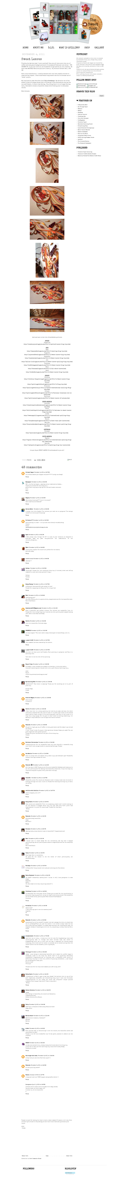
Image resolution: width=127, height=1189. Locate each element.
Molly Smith (29, 801)
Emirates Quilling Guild (85, 124)
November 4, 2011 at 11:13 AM (41, 765)
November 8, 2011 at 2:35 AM (37, 1028)
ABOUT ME (38, 48)
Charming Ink (82, 116)
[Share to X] (41, 460)
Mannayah (28, 482)
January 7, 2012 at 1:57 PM (37, 1074)
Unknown (28, 724)
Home (47, 1156)
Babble (80, 110)
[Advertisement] (47, 1142)
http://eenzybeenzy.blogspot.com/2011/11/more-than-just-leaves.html (47, 420)
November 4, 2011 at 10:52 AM (46, 742)
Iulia (27, 1004)
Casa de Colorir (82, 114)
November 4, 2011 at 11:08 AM (40, 753)
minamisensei (29, 936)
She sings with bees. (32, 1055)
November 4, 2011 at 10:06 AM (38, 568)
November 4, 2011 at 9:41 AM (36, 534)
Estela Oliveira (30, 990)
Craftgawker (81, 120)
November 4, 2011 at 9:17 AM (42, 472)
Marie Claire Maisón (84, 129)
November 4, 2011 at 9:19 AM (39, 482)
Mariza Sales (29, 1015)
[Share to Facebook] (43, 460)
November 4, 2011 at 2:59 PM (38, 829)
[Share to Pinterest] (44, 460)
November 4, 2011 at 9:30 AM (41, 520)
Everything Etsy (83, 126)
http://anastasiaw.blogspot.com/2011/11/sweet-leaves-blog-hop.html (47, 358)
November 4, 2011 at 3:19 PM (36, 838)
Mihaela (28, 829)
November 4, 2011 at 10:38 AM (43, 697)
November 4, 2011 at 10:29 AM (41, 664)
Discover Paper (82, 122)
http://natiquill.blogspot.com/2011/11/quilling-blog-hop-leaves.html (47, 445)
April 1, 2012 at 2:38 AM (38, 1084)
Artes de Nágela (30, 697)
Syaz (27, 534)
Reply (27, 476)
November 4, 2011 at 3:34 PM (36, 853)
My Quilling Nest (31, 681)
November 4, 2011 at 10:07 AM (42, 584)
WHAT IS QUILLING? (69, 48)
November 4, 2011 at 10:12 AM (38, 621)
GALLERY (99, 48)
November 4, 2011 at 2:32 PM (38, 816)
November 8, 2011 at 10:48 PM (46, 1055)
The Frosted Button (83, 141)
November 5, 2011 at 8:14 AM (39, 952)
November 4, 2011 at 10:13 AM (39, 630)
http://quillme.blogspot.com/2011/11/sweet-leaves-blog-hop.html (47, 433)
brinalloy (28, 905)
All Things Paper (83, 106)
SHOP (87, 48)
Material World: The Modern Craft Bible (89, 155)
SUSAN (27, 1042)
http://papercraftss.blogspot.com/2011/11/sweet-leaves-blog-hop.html (47, 354)
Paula (27, 853)
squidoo (80, 139)
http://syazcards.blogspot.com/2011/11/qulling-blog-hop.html (47, 351)
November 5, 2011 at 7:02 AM (41, 936)
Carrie (28, 621)
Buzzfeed (80, 112)
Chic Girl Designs (83, 118)
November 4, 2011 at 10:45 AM (38, 709)
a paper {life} (29, 640)
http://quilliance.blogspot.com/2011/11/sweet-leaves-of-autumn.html (47, 398)
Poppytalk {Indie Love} (84, 135)
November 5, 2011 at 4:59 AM (39, 891)
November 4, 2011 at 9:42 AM (36, 547)
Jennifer (28, 777)
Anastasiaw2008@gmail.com (33, 608)
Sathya (28, 568)
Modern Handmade (83, 131)
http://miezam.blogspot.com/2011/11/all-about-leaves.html (47, 368)
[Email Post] (35, 460)
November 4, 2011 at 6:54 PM (42, 875)
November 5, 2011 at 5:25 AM (39, 905)
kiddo (27, 1028)
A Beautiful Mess (82, 104)
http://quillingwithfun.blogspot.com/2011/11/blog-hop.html (47, 384)
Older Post (69, 1156)
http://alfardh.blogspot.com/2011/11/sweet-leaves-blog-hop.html (47, 372)
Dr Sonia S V (29, 520)
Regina (28, 497)
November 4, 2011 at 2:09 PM (40, 801)
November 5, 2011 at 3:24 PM (40, 974)
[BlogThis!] (39, 460)
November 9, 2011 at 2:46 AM (38, 1065)
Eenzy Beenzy (29, 584)
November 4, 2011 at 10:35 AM (44, 681)
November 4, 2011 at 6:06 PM (38, 865)
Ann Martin (29, 753)
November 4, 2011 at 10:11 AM (49, 608)
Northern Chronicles (32, 742)
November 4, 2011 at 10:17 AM (42, 640)
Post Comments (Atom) (35, 1158)
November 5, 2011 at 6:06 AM (38, 920)
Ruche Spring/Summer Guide (86, 137)
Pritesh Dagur (30, 472)
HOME (25, 48)
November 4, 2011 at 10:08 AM (37, 595)
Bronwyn (28, 865)
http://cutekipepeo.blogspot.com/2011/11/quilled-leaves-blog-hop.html (47, 344)
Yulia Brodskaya (49, 80)
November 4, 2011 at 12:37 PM (47, 790)
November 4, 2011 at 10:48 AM (39, 724)
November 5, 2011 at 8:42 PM (43, 990)
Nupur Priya (29, 664)
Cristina (28, 891)
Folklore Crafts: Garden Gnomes (87, 154)
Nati (27, 595)
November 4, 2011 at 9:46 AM (41, 558)
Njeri (27, 547)
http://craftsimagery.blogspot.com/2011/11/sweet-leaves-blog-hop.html (47, 365)
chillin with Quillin (32, 790)
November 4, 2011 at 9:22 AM (41, 509)
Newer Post (25, 1156)
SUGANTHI (28, 630)
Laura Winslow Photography (86, 128)
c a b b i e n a (29, 558)
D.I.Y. (51, 48)
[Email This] (38, 460)
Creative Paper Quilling (85, 152)
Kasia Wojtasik (30, 875)
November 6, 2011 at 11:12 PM (41, 1015)
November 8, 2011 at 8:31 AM (37, 1042)
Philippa (28, 952)
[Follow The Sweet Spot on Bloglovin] (70, 1174)
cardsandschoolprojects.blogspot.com (37, 527)
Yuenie (27, 1074)
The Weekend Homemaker (84, 143)
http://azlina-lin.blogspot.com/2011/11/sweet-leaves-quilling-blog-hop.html (47, 361)
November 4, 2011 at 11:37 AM (39, 777)
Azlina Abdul (29, 509)
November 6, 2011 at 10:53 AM (37, 1004)
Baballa (80, 108)
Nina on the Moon (83, 133)
